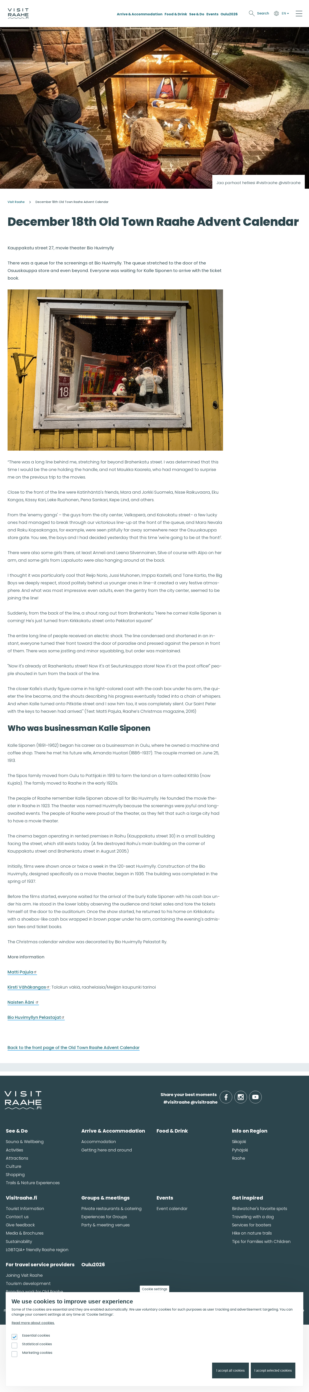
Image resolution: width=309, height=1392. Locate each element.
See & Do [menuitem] (17, 1131)
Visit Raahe (16, 202)
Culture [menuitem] (13, 1166)
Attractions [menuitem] (17, 1158)
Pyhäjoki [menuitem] (240, 1150)
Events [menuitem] (165, 1197)
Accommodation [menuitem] (98, 1142)
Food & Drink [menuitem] (172, 1131)
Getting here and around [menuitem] (106, 1150)
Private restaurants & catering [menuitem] (111, 1208)
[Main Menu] (299, 13)
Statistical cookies (37, 1344)
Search (263, 13)
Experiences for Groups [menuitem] (104, 1217)
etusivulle (4, 1094)
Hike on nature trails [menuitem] (252, 1233)
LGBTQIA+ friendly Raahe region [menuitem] (37, 1250)
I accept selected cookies (273, 1370)
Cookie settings (154, 1289)
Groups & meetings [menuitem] (105, 1197)
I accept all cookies (230, 1370)
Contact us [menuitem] (17, 1217)
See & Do (196, 14)
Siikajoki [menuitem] (239, 1142)
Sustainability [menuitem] (19, 1241)
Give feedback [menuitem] (20, 1225)
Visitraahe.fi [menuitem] (21, 1197)
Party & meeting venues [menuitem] (105, 1225)
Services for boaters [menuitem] (251, 1225)
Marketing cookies (37, 1352)
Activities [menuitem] (14, 1150)
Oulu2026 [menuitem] (93, 1264)
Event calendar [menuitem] (172, 1208)
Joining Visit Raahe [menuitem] (24, 1275)
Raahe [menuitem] (238, 1158)
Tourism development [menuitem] (28, 1283)
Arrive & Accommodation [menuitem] (113, 1131)
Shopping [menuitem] (15, 1174)
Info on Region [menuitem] (249, 1131)
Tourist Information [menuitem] (25, 1208)
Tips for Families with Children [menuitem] (261, 1241)
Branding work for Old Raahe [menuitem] (34, 1292)
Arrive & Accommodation (139, 14)
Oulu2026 (229, 14)
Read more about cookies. (33, 1322)
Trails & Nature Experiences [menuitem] (33, 1183)
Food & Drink (176, 14)
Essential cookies (36, 1335)
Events (212, 14)
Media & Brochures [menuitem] (25, 1233)
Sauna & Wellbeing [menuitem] (25, 1142)
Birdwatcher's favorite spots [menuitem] (259, 1208)
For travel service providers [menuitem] (40, 1264)
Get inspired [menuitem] (247, 1197)
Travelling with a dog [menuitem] (253, 1217)
